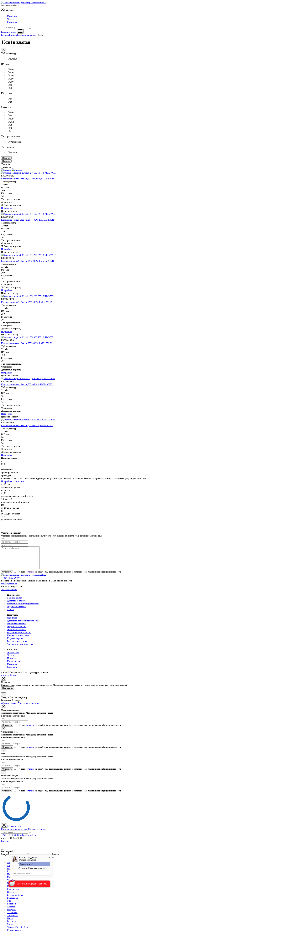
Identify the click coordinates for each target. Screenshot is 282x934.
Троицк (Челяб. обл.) (17, 927)
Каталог (7, 9)
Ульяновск (12, 912)
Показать (6, 158)
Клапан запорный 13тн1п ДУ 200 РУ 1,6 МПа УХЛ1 (27, 261)
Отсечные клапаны (16, 629)
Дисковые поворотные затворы (22, 620)
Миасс (10, 924)
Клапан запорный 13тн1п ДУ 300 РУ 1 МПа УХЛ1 (26, 343)
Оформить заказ (9, 703)
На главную (7, 688)
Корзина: (8, 31)
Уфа (9, 900)
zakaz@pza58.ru (9, 583)
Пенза (10, 918)
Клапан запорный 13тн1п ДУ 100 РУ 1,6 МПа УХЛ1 (27, 178)
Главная (5, 35)
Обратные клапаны (16, 626)
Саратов (11, 906)
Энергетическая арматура (20, 644)
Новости (11, 658)
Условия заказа (14, 597)
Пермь (10, 892)
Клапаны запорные (26, 35)
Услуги (10, 19)
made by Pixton (8, 675)
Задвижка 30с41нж (16, 606)
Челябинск (12, 880)
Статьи (10, 609)
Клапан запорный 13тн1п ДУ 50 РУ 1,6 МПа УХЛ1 (27, 384)
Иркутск (11, 909)
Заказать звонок (9, 589)
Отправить (7, 572)
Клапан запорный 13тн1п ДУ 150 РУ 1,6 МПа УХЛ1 (27, 219)
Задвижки (12, 617)
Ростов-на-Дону (15, 894)
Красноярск (13, 889)
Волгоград (12, 897)
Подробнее (6, 208)
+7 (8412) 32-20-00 (10, 577)
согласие (30, 571)
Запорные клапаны (16, 623)
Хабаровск (12, 915)
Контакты (12, 22)
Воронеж (11, 903)
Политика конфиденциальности (23, 603)
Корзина (5, 841)
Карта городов (14, 661)
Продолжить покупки (29, 703)
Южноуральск (14, 930)
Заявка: (14, 826)
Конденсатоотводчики (18, 635)
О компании (13, 652)
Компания (12, 16)
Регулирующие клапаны (19, 632)
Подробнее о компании (13, 481)
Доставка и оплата (16, 600)
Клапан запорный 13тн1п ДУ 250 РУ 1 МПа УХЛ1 (26, 302)
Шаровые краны (15, 638)
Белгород (11, 921)
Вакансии (12, 667)
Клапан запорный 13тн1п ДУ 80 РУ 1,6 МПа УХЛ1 (27, 425)
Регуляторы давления (17, 641)
